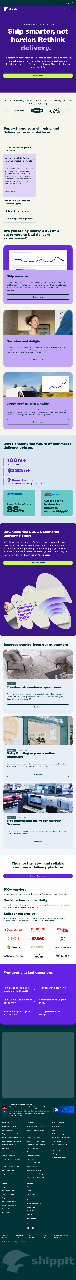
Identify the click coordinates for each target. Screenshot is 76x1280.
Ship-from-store (32, 1148)
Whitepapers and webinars (61, 1137)
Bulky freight (31, 1159)
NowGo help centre (8, 1191)
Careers (29, 1191)
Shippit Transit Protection (11, 1134)
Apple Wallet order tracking (11, 1141)
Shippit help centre (8, 1187)
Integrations (56, 1150)
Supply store (6, 1209)
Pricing (54, 1154)
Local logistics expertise (35, 1177)
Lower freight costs (34, 1137)
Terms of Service (5, 1236)
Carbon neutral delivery (35, 1174)
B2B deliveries (32, 1166)
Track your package (34, 1203)
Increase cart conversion (35, 1126)
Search (29, 1200)
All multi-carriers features (10, 1166)
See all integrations (38, 876)
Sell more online (32, 1134)
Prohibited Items (19, 1236)
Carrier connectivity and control (13, 1137)
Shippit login (31, 1207)
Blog (53, 1130)
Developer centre (8, 1194)
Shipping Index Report (59, 1145)
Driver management (8, 1163)
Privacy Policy (45, 1236)
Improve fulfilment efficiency (36, 1141)
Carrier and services (9, 1205)
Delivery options (7, 1130)
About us (30, 1187)
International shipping (34, 1170)
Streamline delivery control (36, 1145)
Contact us (6, 1212)
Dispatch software (8, 1174)
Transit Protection (32, 1236)
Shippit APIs (33, 907)
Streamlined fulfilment (9, 1152)
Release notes (57, 1126)
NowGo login (31, 1211)
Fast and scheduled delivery (36, 1152)
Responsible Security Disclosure (61, 1236)
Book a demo (38, 76)
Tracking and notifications (11, 1159)
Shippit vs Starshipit (59, 1157)
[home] (11, 9)
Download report (38, 563)
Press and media (32, 1194)
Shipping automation (9, 1145)
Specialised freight (33, 1163)
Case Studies (56, 1141)
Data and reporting (8, 1156)
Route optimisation (8, 1170)
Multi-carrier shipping (9, 1126)
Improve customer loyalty (35, 1130)
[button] (65, 9)
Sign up (29, 1214)
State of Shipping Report (60, 1134)
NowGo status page (9, 1201)
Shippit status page (9, 1198)
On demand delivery (33, 1156)
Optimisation (6, 1148)
